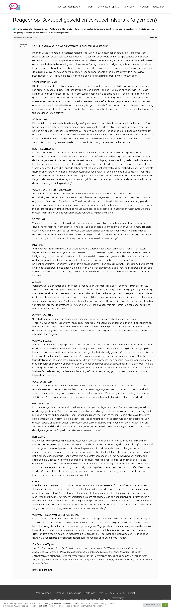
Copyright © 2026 (71, 599)
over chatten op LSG (108, 6)
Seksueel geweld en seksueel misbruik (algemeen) (132, 29)
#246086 (153, 37)
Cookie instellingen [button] (152, 605)
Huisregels (59, 593)
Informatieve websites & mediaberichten (91, 29)
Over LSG (102, 593)
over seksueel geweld (69, 6)
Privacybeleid (74, 593)
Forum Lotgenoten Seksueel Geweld (32, 29)
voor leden (129, 6)
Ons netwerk (117, 593)
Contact (131, 593)
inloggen (144, 6)
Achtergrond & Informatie (61, 29)
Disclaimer (89, 593)
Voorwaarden (43, 593)
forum (90, 6)
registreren (158, 6)
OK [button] (165, 605)
